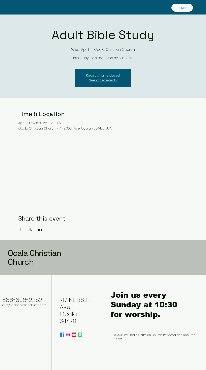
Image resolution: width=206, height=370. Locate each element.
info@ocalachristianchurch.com (24, 305)
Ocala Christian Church (34, 257)
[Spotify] (80, 335)
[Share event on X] (30, 229)
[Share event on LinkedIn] (40, 229)
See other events (103, 80)
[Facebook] (62, 335)
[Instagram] (68, 335)
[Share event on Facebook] (20, 229)
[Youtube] (74, 335)
